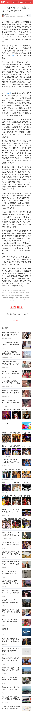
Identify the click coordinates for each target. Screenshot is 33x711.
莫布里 (9, 93)
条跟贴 (16, 321)
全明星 (14, 56)
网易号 (8, 2)
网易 (3, 2)
